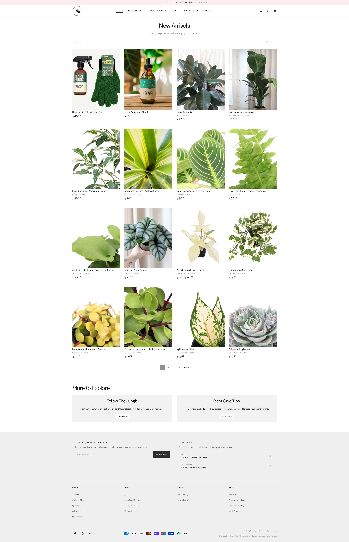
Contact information (258, 536)
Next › (186, 367)
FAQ (126, 494)
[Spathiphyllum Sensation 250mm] (253, 79)
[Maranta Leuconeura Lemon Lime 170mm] (201, 159)
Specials (75, 505)
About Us (232, 494)
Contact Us (128, 511)
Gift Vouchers (77, 511)
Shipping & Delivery (132, 500)
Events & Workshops (237, 500)
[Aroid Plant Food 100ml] (148, 79)
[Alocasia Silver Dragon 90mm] (148, 238)
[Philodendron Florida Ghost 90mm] (201, 238)
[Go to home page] (78, 10)
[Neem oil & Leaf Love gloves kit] (96, 79)
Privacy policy (223, 536)
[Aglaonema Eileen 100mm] (201, 317)
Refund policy (234, 536)
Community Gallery (236, 505)
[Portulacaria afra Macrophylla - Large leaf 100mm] (148, 317)
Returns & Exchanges (132, 505)
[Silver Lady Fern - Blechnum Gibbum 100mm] (253, 159)
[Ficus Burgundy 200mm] (201, 79)
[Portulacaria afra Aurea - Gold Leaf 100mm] (96, 317)
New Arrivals (77, 516)
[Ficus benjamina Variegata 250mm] (96, 159)
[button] (261, 11)
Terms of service (272, 536)
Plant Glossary (182, 494)
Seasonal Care (182, 500)
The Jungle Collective (257, 531)
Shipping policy (245, 536)
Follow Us (122, 417)
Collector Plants (78, 500)
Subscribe (161, 455)
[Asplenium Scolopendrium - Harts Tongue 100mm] (96, 238)
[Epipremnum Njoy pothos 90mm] (253, 238)
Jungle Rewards (235, 511)
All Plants (75, 494)
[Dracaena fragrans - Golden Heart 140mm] (148, 159)
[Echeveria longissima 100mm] (253, 317)
